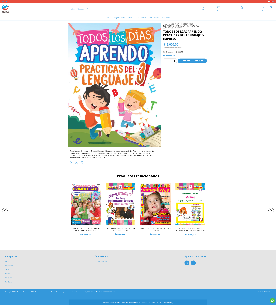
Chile (130, 18)
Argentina (118, 18)
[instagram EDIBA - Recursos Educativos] (3, 1)
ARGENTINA (174, 24)
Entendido (168, 302)
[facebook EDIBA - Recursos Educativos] (6, 1)
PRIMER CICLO (187, 24)
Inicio (108, 18)
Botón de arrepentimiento (105, 292)
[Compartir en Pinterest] (81, 163)
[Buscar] (203, 8)
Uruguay (153, 18)
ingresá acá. (89, 292)
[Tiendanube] (264, 292)
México (141, 18)
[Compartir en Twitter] (77, 163)
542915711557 (103, 261)
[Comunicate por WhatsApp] (272, 300)
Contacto (166, 18)
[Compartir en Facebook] (72, 163)
